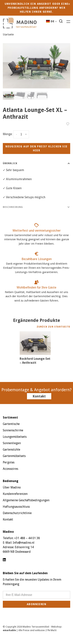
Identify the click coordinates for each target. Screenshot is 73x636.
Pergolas (8, 462)
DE (53, 21)
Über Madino (12, 487)
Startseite (8, 34)
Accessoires (10, 469)
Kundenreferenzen (15, 494)
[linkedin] (4, 560)
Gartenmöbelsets (14, 456)
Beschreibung (13, 207)
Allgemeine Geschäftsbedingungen (26, 500)
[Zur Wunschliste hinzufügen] (67, 124)
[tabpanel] (36, 65)
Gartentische (11, 424)
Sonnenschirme (13, 430)
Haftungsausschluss (16, 506)
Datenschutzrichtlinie (17, 513)
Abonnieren (36, 604)
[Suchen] (61, 21)
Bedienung (10, 481)
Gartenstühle (11, 449)
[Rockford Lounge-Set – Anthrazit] (35, 343)
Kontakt (39, 396)
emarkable (9, 630)
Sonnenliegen (12, 443)
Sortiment (10, 417)
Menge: (7, 134)
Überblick (10, 163)
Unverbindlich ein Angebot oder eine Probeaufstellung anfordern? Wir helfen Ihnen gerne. (37, 7)
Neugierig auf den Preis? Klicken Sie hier (36, 148)
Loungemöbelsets (15, 437)
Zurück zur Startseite (53, 326)
